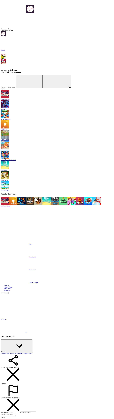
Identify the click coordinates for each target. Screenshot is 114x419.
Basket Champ (4, 149)
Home (30, 244)
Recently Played (33, 282)
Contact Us (9, 353)
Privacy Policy (20, 353)
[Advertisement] (57, 219)
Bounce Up (4, 129)
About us (6, 285)
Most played (32, 257)
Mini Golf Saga (5, 190)
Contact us (7, 290)
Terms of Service (28, 353)
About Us (3, 353)
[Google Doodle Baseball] (3, 63)
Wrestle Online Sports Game (8, 160)
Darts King (4, 109)
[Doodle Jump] (3, 58)
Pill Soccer (3, 319)
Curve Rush (4, 170)
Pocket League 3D (6, 119)
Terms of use (7, 288)
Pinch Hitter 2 (4, 180)
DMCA (14, 353)
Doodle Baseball (5, 99)
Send (2, 417)
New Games (32, 270)
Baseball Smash (5, 139)
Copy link (3, 383)
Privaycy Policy (8, 287)
